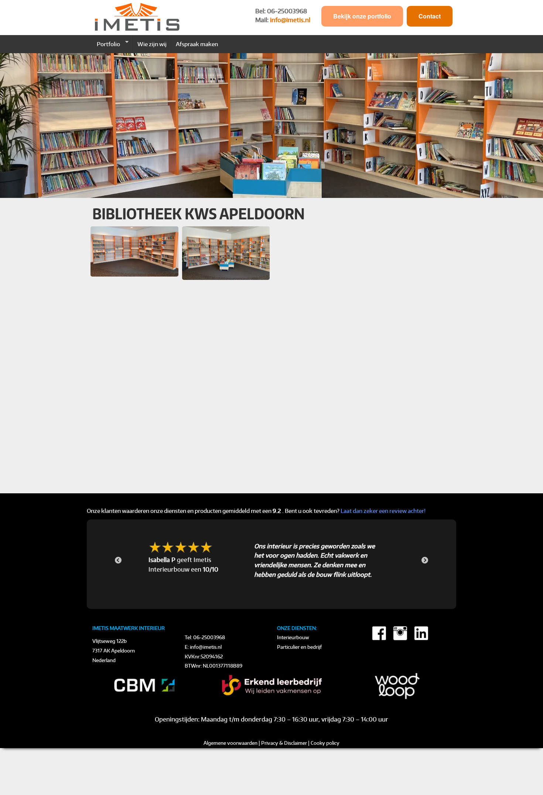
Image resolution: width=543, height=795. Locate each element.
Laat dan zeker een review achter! (383, 510)
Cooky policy (325, 743)
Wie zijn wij (152, 44)
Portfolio (106, 44)
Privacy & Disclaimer (284, 743)
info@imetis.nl (290, 20)
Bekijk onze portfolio (362, 16)
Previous (118, 560)
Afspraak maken (197, 44)
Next (424, 560)
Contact (430, 16)
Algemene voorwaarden (230, 743)
